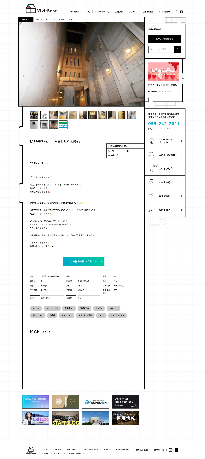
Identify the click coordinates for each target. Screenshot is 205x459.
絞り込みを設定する (165, 39)
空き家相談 (148, 11)
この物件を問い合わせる (83, 261)
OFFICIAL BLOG (142, 450)
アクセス (133, 11)
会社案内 (119, 11)
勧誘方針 (107, 449)
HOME (24, 19)
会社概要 (58, 449)
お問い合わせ (165, 11)
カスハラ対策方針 (122, 449)
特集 (88, 11)
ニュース (46, 449)
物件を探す (75, 11)
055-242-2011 (164, 123)
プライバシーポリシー (90, 449)
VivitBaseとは (102, 11)
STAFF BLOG (159, 450)
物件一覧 (38, 19)
